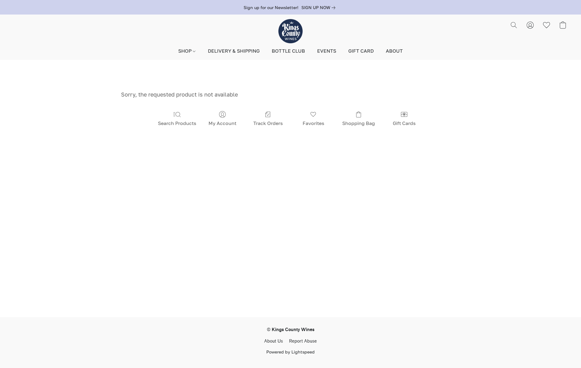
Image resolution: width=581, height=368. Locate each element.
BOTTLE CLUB (288, 51)
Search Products (177, 123)
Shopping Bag (358, 123)
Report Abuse (303, 341)
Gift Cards (404, 123)
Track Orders (268, 123)
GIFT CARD (361, 51)
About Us (273, 341)
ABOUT (394, 51)
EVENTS (326, 51)
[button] (290, 31)
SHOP (185, 51)
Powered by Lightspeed (290, 351)
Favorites (313, 123)
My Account (222, 123)
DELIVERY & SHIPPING (234, 51)
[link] (319, 7)
